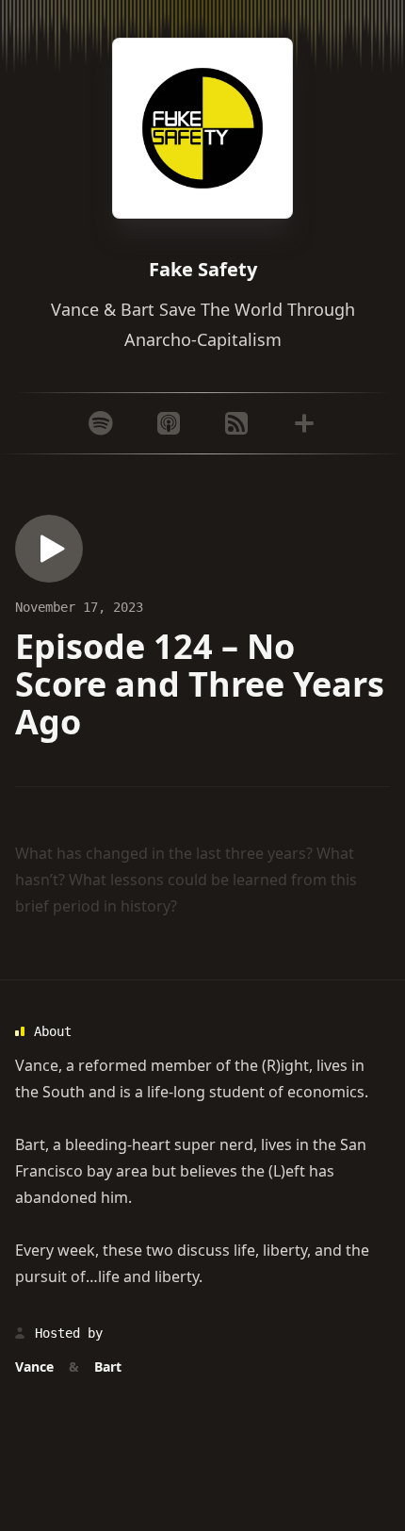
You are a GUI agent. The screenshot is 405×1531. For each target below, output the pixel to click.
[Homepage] (202, 128)
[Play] (49, 549)
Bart (30, 1144)
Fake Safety (203, 269)
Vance (36, 1065)
